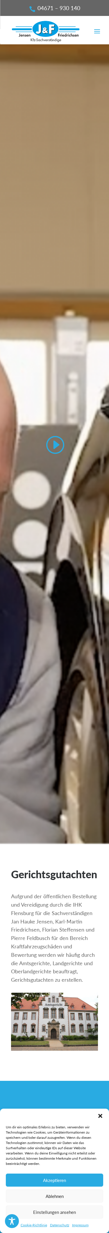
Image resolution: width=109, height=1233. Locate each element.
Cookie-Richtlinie (34, 1225)
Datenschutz (59, 1225)
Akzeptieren (54, 1180)
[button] (100, 1116)
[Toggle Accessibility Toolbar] (11, 1221)
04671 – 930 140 (58, 8)
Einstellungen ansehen (54, 1212)
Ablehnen (55, 1196)
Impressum (80, 1225)
